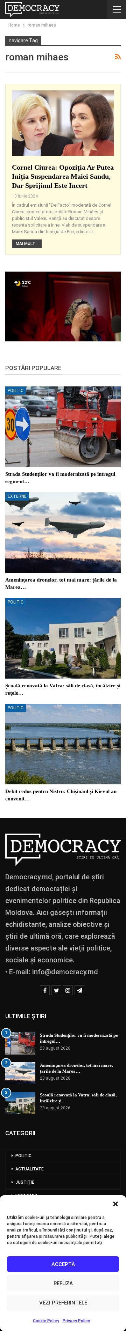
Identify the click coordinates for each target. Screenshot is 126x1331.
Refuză (63, 1283)
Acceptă (63, 1264)
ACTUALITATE (29, 1169)
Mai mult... (27, 243)
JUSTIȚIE (24, 1182)
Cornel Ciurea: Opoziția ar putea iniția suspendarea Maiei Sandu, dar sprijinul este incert (63, 176)
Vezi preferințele (63, 1303)
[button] (115, 1203)
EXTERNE (17, 496)
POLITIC (15, 390)
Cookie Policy (46, 1320)
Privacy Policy (76, 1320)
